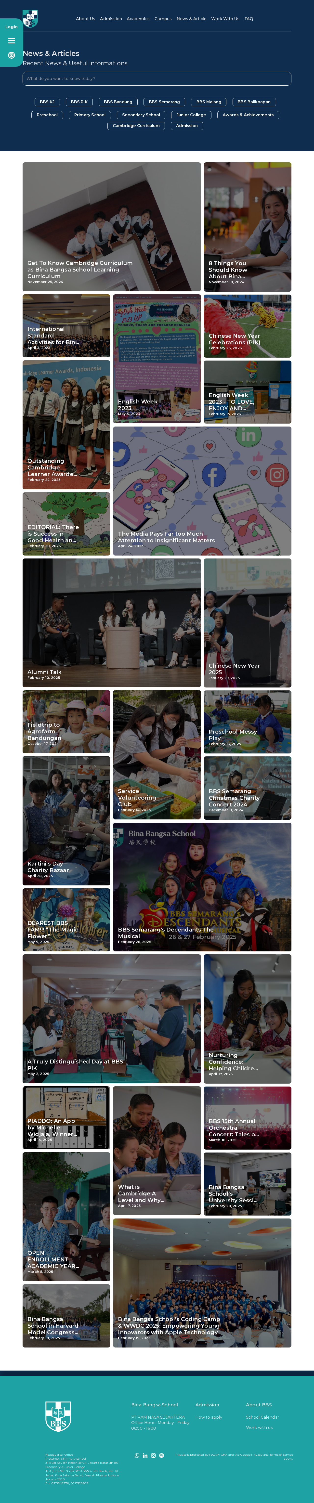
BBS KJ (47, 102)
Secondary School (141, 115)
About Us (85, 18)
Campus (163, 18)
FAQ (249, 18)
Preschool (47, 115)
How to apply (209, 1417)
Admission (111, 18)
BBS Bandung (118, 102)
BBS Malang (208, 102)
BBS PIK (79, 102)
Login (11, 27)
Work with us (259, 1427)
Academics (138, 18)
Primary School (90, 115)
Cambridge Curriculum (136, 125)
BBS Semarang (164, 102)
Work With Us (225, 18)
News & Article (191, 18)
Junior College (191, 115)
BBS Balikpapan (254, 102)
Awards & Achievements (248, 115)
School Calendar (262, 1417)
